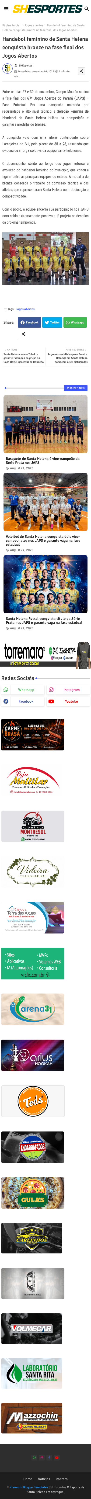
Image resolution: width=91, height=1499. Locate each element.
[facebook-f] (49, 1458)
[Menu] (6, 9)
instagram (71, 689)
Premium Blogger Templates (29, 1487)
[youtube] (57, 1458)
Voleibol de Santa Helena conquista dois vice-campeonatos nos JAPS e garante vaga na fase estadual (43, 541)
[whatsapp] (34, 1458)
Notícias (44, 1479)
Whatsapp (77, 322)
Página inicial (11, 25)
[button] (87, 9)
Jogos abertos (33, 25)
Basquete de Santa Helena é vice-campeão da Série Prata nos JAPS (43, 461)
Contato (62, 1479)
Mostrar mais (76, 388)
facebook (26, 701)
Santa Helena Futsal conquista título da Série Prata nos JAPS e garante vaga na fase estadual (44, 621)
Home (27, 1479)
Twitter (55, 322)
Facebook (32, 322)
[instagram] (42, 1458)
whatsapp (26, 689)
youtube (71, 701)
